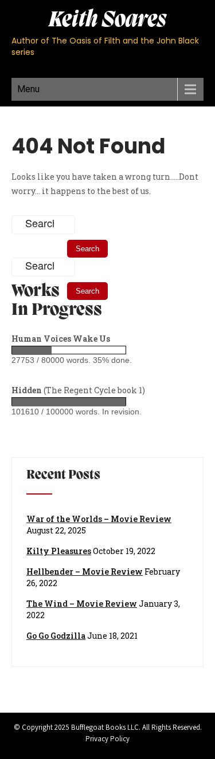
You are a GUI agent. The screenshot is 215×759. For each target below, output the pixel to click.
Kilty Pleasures (58, 550)
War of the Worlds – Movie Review (98, 518)
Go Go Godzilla (55, 635)
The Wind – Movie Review (81, 603)
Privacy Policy (107, 739)
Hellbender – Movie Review (84, 571)
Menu (28, 89)
